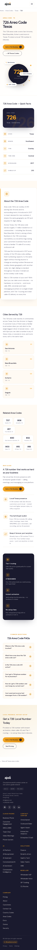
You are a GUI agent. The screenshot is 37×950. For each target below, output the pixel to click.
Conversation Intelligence (7, 871)
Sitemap (16, 946)
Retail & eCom (26, 854)
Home (2, 11)
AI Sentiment (7, 866)
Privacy (5, 946)
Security (6, 928)
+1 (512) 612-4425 (8, 802)
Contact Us (7, 909)
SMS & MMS (7, 828)
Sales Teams (25, 862)
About (5, 901)
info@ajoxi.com (7, 800)
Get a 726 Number (11, 47)
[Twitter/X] (14, 807)
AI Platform (7, 850)
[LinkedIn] (19, 807)
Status (5, 924)
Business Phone (8, 818)
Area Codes (9, 11)
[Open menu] (32, 4)
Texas (16, 11)
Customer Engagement (7, 823)
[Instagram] (9, 807)
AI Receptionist (8, 854)
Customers (7, 905)
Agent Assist (25, 828)
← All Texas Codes (12, 53)
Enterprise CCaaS (27, 838)
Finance (23, 850)
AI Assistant (7, 858)
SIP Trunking (25, 883)
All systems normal (11, 942)
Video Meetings (8, 836)
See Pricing (10, 746)
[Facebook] (5, 807)
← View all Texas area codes (9, 761)
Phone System (8, 840)
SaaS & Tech (25, 858)
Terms (11, 946)
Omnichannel (25, 820)
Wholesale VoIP (26, 875)
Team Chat (7, 832)
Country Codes (8, 913)
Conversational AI (9, 862)
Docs (5, 920)
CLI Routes (24, 886)
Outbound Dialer (26, 824)
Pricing (5, 897)
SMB (22, 866)
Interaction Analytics (24, 832)
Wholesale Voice (26, 879)
